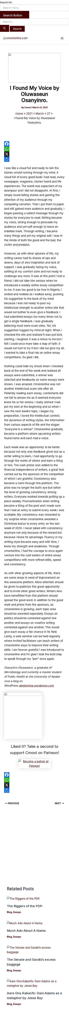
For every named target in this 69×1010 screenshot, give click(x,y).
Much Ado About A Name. (27, 931)
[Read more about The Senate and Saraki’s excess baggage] (34, 949)
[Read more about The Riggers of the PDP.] (23, 898)
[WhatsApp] (34, 149)
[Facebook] (34, 143)
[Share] (34, 159)
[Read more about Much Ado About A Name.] (25, 923)
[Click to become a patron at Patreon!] (34, 763)
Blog (9, 912)
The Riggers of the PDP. (25, 906)
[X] (34, 154)
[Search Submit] (4, 28)
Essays (17, 912)
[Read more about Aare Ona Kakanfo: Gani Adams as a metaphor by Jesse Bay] (34, 983)
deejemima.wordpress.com (36, 685)
